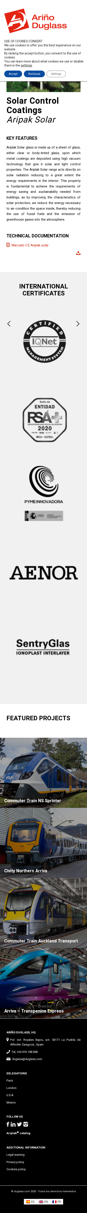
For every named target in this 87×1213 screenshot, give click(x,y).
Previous (9, 323)
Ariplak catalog (18, 1133)
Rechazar (34, 74)
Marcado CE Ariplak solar (30, 245)
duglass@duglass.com (27, 1059)
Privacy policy (15, 1162)
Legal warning (15, 1155)
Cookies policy (16, 1169)
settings (26, 66)
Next (78, 323)
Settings (56, 74)
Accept (13, 74)
